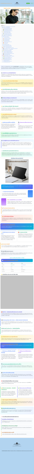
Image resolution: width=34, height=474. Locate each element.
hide (4, 25)
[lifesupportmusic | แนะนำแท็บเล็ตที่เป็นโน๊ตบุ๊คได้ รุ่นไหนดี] (17, 3)
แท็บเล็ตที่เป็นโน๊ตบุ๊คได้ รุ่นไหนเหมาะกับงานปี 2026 (5, 3)
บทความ (11, 3)
